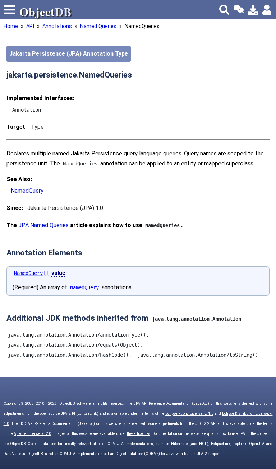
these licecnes (138, 433)
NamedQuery (27, 190)
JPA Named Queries (43, 225)
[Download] (253, 10)
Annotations (57, 26)
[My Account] (267, 10)
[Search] (224, 10)
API (30, 26)
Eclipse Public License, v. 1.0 (189, 413)
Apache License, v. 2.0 (32, 433)
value (58, 272)
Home (11, 26)
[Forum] (239, 10)
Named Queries (98, 26)
